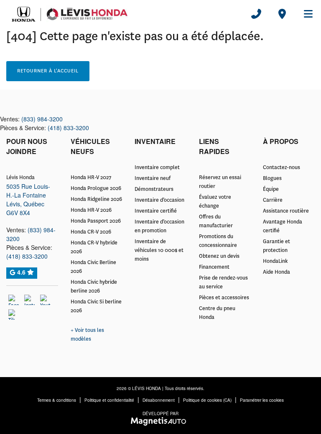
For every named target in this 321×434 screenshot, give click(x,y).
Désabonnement (159, 400)
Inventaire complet (157, 167)
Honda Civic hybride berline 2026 (94, 286)
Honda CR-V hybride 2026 (94, 247)
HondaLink (275, 261)
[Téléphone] (256, 14)
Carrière (273, 200)
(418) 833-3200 (68, 127)
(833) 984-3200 (42, 119)
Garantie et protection (276, 246)
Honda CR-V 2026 (91, 232)
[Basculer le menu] (304, 14)
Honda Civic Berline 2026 (93, 267)
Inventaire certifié (156, 211)
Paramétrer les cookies (262, 400)
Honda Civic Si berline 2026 (96, 306)
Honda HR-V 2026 (91, 210)
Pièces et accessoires (224, 297)
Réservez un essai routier (220, 182)
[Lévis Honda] (69, 13)
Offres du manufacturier (216, 221)
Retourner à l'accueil (48, 71)
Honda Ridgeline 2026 (96, 199)
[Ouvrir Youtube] (45, 300)
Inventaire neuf (153, 178)
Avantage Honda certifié (282, 226)
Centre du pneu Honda (217, 313)
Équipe (271, 189)
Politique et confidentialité (109, 400)
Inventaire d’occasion (159, 200)
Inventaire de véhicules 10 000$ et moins (159, 250)
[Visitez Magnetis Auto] (161, 420)
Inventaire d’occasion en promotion (159, 226)
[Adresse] (282, 14)
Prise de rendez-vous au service (223, 282)
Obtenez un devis (219, 256)
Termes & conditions (56, 400)
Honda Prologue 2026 (96, 188)
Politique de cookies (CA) (207, 400)
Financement (214, 267)
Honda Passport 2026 (96, 221)
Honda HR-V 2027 (91, 177)
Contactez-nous (281, 167)
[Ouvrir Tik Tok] (13, 314)
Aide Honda (276, 272)
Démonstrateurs (154, 189)
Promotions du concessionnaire (218, 241)
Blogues (272, 178)
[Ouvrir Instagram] (29, 300)
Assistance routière (286, 211)
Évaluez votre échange (215, 201)
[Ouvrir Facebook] (13, 300)
